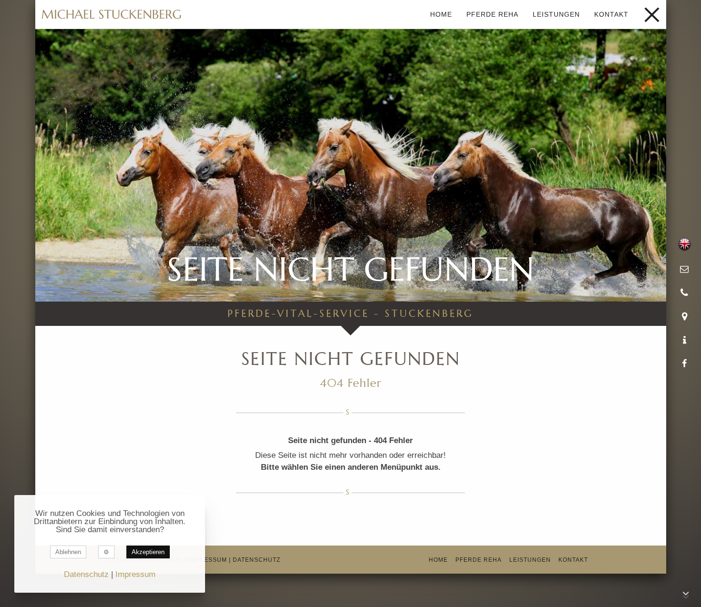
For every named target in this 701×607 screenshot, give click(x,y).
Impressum (207, 559)
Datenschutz (256, 559)
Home (441, 14)
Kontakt (611, 14)
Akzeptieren (148, 552)
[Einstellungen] (106, 552)
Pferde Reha (492, 14)
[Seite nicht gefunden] (111, 14)
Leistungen (556, 14)
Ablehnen (68, 552)
